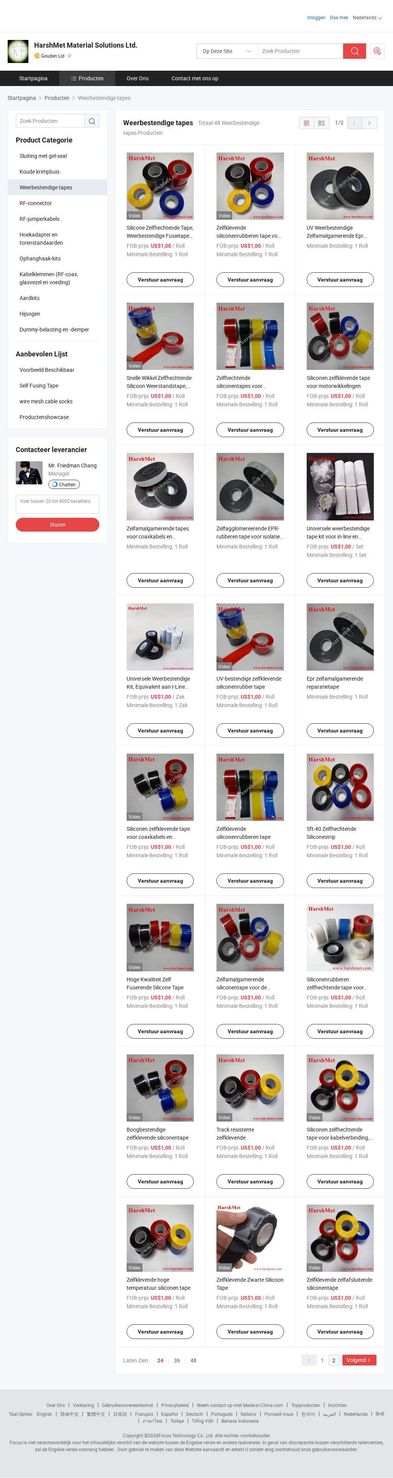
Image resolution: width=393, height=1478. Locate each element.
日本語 (120, 1414)
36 (177, 1360)
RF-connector (36, 203)
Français (144, 1414)
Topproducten (305, 1405)
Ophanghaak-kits (40, 258)
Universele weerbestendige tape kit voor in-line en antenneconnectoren (338, 536)
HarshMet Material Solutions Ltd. (85, 45)
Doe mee (339, 17)
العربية (329, 1414)
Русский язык (278, 1414)
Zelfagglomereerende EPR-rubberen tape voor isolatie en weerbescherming (248, 536)
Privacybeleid (175, 1405)
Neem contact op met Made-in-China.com (240, 1405)
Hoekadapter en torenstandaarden (41, 238)
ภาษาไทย (152, 1421)
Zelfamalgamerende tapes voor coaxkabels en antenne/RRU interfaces (158, 536)
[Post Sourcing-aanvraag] (377, 51)
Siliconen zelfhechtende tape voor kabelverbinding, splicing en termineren (338, 1137)
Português (222, 1414)
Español (169, 1414)
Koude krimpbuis (39, 171)
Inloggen (316, 17)
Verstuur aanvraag (160, 280)
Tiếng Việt (202, 1421)
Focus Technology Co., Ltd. (186, 1435)
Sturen (58, 524)
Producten (91, 78)
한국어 (308, 1414)
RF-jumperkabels (39, 218)
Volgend (356, 1360)
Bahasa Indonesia (240, 1421)
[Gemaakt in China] (57, 15)
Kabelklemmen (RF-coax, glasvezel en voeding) (49, 278)
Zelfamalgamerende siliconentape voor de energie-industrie (241, 987)
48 (193, 1360)
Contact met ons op (195, 78)
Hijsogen (30, 313)
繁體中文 (96, 1414)
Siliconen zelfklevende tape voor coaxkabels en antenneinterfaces (158, 836)
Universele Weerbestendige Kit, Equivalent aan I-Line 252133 (158, 686)
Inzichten (337, 1405)
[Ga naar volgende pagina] (369, 123)
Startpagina (33, 78)
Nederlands (356, 1414)
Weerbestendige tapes (46, 187)
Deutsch (194, 1414)
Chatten (67, 484)
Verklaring (83, 1405)
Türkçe (177, 1421)
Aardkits (30, 298)
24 (160, 1360)
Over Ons (138, 78)
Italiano (248, 1414)
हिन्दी (380, 1414)
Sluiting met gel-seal (43, 155)
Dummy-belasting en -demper (54, 329)
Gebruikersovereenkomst (127, 1405)
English (44, 1414)
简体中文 (69, 1414)
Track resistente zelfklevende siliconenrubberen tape (243, 1137)
